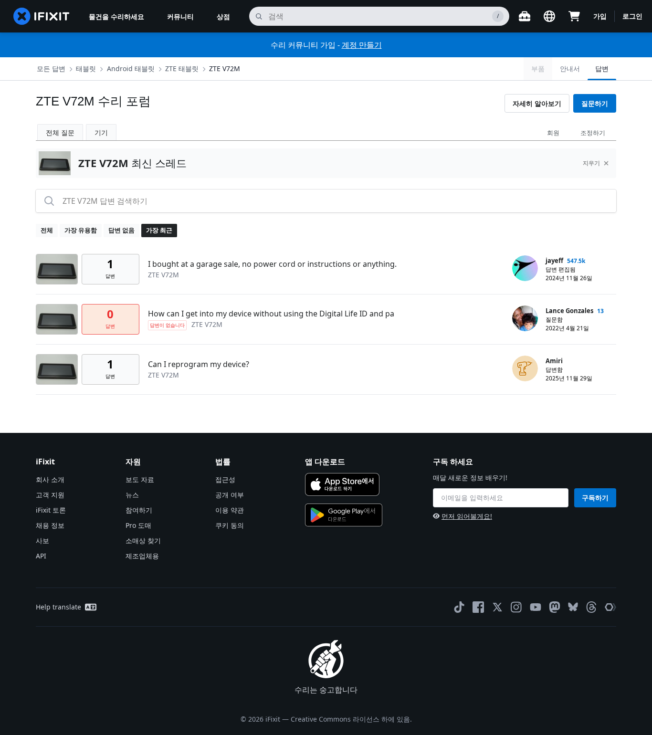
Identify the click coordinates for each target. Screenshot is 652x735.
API (41, 555)
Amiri (554, 361)
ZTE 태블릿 (182, 68)
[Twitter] (497, 607)
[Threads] (591, 607)
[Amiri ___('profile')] (525, 368)
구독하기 (595, 497)
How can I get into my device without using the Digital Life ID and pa (271, 313)
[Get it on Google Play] (343, 515)
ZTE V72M (224, 68)
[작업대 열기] (524, 16)
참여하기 (139, 509)
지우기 (591, 163)
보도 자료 (140, 479)
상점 (223, 16)
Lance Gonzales (569, 310)
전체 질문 (60, 132)
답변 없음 (121, 230)
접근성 (225, 479)
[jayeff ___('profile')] (525, 268)
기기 (101, 132)
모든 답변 (51, 68)
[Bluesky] (573, 607)
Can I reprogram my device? (198, 364)
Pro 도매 (138, 525)
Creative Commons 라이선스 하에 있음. (351, 719)
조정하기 (592, 132)
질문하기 (594, 103)
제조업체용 (142, 555)
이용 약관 (229, 509)
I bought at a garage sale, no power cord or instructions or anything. (272, 264)
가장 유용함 (80, 230)
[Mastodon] (554, 607)
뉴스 (132, 494)
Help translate (58, 606)
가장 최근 (159, 230)
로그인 (632, 16)
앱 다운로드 (325, 461)
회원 (553, 132)
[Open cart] (574, 16)
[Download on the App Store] (342, 484)
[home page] (41, 16)
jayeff (554, 260)
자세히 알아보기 (537, 103)
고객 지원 (50, 494)
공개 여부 (229, 494)
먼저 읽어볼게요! (467, 516)
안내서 (570, 68)
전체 (47, 230)
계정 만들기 (362, 45)
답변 (602, 68)
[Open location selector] (549, 16)
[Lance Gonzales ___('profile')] (525, 318)
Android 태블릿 (131, 68)
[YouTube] (535, 607)
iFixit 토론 (51, 509)
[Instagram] (516, 607)
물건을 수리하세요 (116, 16)
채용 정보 (50, 525)
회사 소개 (50, 479)
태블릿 (86, 68)
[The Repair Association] (610, 607)
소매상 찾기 (143, 540)
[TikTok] (459, 607)
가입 (600, 16)
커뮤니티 (180, 16)
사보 (42, 540)
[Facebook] (478, 607)
